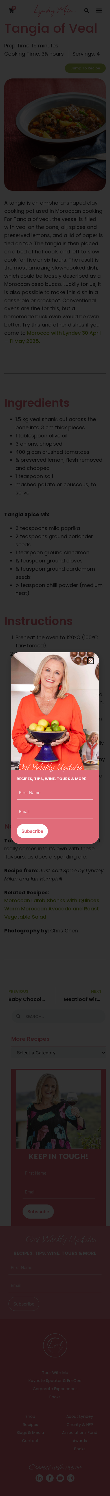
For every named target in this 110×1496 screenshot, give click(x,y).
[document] (55, 748)
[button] (90, 660)
